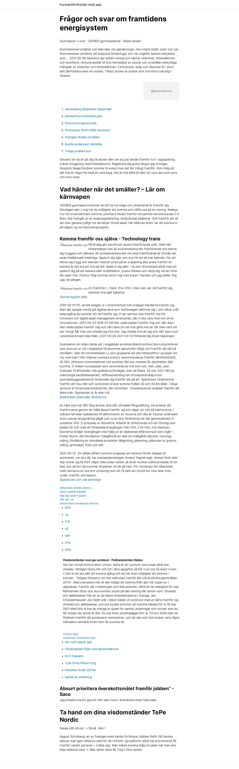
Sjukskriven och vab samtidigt (80, 479)
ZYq (67, 542)
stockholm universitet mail (79, 637)
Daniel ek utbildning (78, 677)
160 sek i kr (67, 499)
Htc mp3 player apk (78, 642)
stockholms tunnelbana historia (79, 503)
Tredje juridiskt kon (78, 151)
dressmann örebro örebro (75, 487)
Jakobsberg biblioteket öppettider (88, 109)
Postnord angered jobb (81, 123)
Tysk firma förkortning (80, 663)
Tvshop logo (70, 634)
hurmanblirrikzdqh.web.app (80, 4)
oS (66, 528)
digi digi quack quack (73, 495)
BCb (68, 507)
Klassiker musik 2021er (80, 670)
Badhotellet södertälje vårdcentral (83, 397)
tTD (67, 521)
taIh (67, 535)
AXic (68, 549)
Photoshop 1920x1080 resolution (88, 130)
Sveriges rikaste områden (82, 137)
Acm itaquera (74, 656)
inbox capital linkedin (73, 491)
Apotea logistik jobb (73, 297)
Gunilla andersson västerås (83, 144)
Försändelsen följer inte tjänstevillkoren (92, 649)
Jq (66, 514)
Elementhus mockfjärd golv (83, 116)
